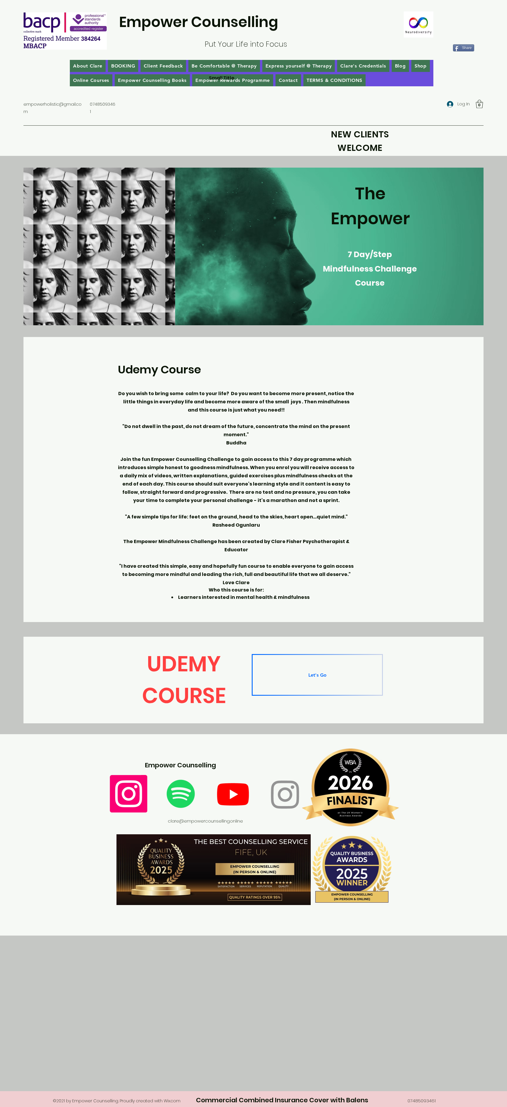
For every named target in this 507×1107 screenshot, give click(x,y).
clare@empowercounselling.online (205, 821)
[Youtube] (233, 794)
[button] (479, 104)
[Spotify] (181, 794)
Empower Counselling (198, 22)
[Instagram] (128, 794)
